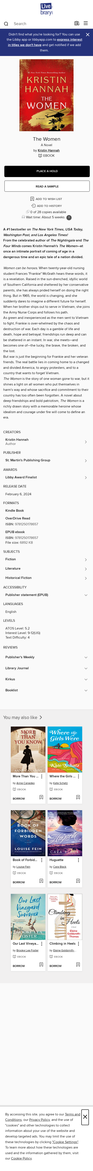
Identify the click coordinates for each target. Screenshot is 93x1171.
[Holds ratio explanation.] (69, 217)
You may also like (20, 717)
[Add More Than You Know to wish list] (41, 797)
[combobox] (37, 24)
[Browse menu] (86, 23)
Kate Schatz (60, 783)
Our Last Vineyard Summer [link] (26, 944)
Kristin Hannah (49, 151)
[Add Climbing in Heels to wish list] (78, 965)
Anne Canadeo (25, 783)
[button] (47, 171)
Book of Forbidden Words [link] (26, 860)
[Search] (6, 23)
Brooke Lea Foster (27, 950)
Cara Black (59, 867)
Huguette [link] (56, 860)
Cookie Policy (21, 1158)
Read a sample (47, 187)
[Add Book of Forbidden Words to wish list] (41, 881)
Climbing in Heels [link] (62, 944)
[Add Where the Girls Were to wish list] (78, 797)
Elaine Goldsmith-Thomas (65, 950)
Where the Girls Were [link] (63, 776)
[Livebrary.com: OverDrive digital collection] (46, 9)
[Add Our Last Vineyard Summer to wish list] (41, 965)
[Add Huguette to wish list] (78, 881)
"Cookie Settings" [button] (65, 1142)
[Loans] (77, 24)
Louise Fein (23, 867)
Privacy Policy (39, 1120)
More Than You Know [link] (26, 776)
